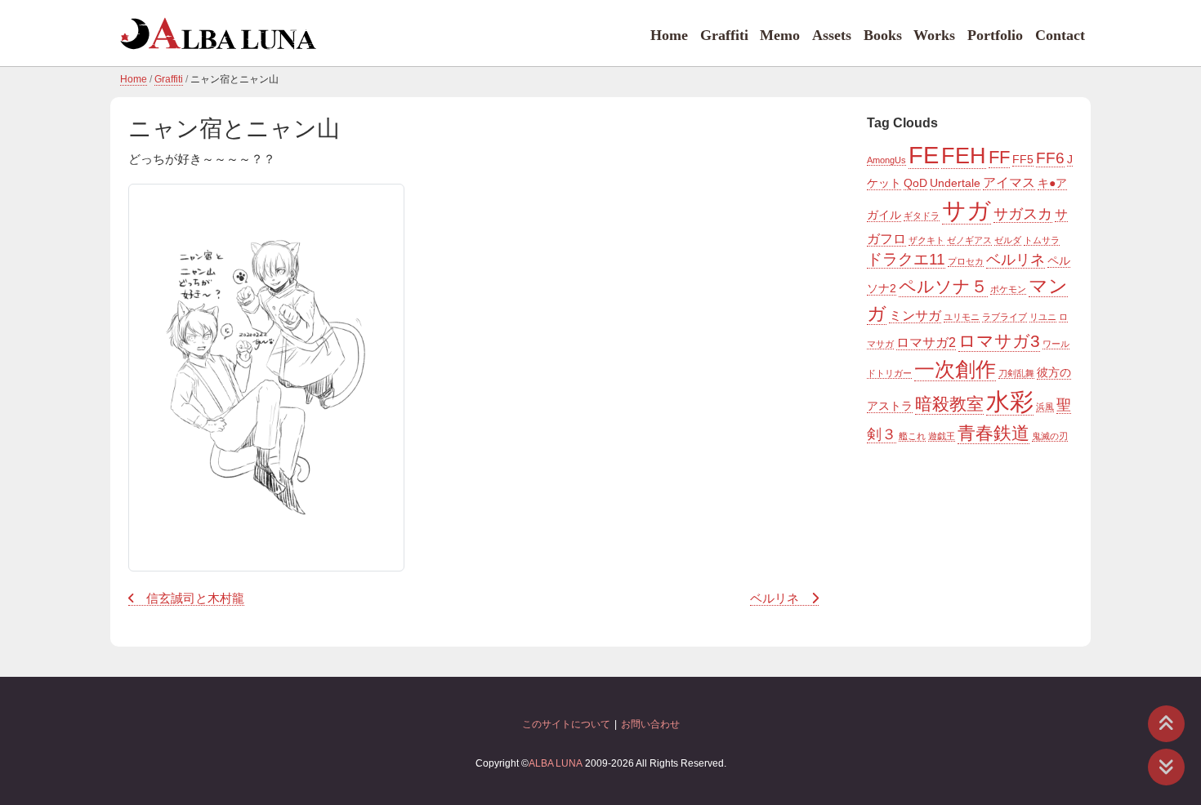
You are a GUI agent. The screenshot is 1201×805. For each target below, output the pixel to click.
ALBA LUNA (556, 763)
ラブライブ (1004, 317)
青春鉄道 (993, 433)
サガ (966, 210)
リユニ (1042, 317)
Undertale (955, 182)
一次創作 (955, 369)
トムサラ (1042, 240)
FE (924, 155)
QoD (915, 182)
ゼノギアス (969, 240)
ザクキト (926, 240)
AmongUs (886, 160)
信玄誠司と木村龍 (195, 598)
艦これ (912, 436)
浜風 (1045, 406)
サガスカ (1022, 214)
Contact (1060, 35)
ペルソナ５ (943, 286)
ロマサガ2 (926, 342)
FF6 (1050, 158)
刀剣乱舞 (1016, 373)
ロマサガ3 (999, 341)
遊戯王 (941, 436)
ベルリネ (774, 598)
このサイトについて (566, 724)
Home (669, 35)
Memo (780, 35)
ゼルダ (1007, 240)
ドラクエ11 (906, 259)
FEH (963, 155)
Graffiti (724, 35)
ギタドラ (922, 215)
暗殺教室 (949, 404)
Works (934, 35)
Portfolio (995, 35)
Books (883, 35)
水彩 (1010, 402)
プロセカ (966, 261)
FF (999, 157)
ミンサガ (915, 315)
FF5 (1023, 159)
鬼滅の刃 (1050, 436)
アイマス (1009, 182)
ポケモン (1008, 289)
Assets (831, 35)
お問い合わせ (650, 724)
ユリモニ (962, 317)
